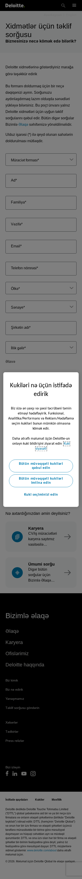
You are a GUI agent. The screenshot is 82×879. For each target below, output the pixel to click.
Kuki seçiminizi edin (41, 495)
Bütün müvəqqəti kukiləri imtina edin (41, 481)
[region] (41, 439)
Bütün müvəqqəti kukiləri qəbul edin (41, 466)
